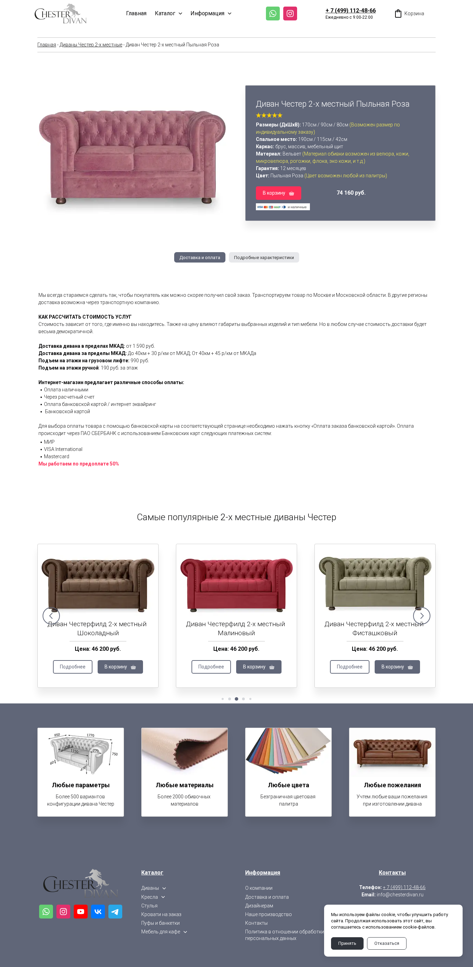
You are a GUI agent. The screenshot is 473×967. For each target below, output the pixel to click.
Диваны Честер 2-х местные (91, 44)
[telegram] (115, 912)
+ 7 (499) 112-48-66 (350, 10)
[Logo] (61, 13)
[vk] (98, 912)
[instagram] (290, 13)
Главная (46, 44)
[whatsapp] (273, 13)
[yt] (81, 912)
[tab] (199, 257)
